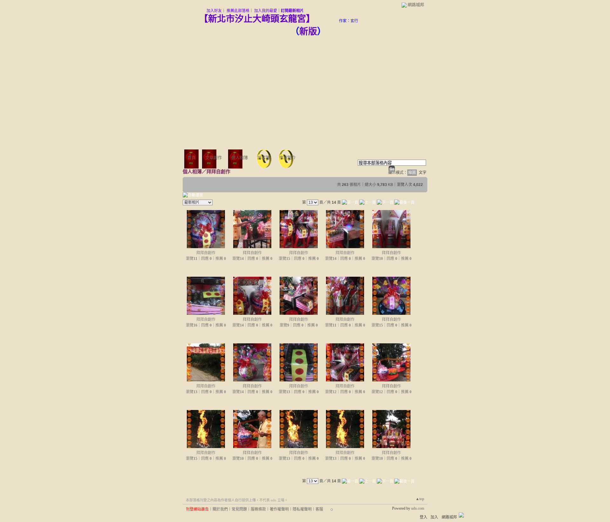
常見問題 (239, 509)
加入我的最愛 (265, 11)
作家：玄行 (348, 21)
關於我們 (220, 509)
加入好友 (214, 11)
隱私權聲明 (302, 509)
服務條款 (258, 509)
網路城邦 (416, 4)
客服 (319, 509)
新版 (308, 31)
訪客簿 (263, 157)
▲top (420, 499)
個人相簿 (239, 157)
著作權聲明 (279, 509)
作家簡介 (287, 157)
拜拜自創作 (205, 253)
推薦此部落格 (238, 11)
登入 (423, 517)
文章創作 (213, 157)
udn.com (417, 508)
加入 (434, 517)
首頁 (191, 157)
